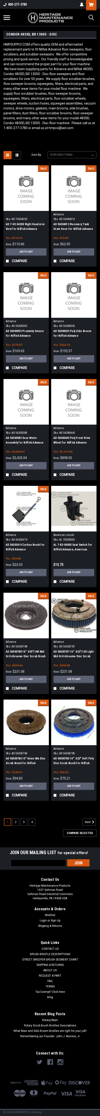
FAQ (50, 981)
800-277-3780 (17, 4)
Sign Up (55, 920)
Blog (50, 997)
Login (43, 920)
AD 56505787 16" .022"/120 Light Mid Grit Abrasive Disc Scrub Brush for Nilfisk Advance (73, 656)
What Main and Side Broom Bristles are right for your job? (50, 1031)
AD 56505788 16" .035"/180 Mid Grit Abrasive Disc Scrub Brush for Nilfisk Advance (26, 656)
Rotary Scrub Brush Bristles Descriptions (50, 1025)
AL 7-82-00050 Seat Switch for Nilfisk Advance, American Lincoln (72, 549)
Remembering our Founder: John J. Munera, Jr (50, 1036)
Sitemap (36, 1112)
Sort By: (36, 154)
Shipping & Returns (50, 926)
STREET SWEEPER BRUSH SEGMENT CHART (50, 959)
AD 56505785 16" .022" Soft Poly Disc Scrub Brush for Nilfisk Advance (73, 763)
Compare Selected (80, 833)
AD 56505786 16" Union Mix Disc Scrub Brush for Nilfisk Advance (26, 763)
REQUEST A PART (50, 975)
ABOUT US (50, 970)
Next (88, 822)
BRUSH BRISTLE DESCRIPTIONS (50, 954)
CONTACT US (50, 948)
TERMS (50, 986)
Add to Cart (26, 251)
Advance (58, 214)
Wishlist (50, 915)
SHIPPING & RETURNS (50, 965)
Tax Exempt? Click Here (50, 991)
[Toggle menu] (6, 17)
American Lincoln (63, 535)
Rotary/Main (50, 1020)
